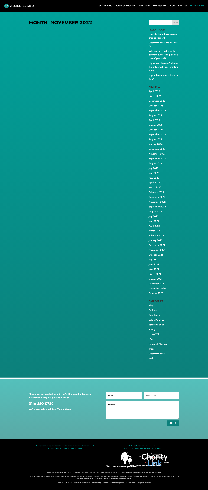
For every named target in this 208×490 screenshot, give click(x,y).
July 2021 (153, 259)
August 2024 (155, 139)
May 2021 (154, 269)
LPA (151, 339)
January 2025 (155, 125)
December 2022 (157, 197)
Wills (98, 107)
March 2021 (155, 274)
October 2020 (156, 293)
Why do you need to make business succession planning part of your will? (163, 54)
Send (173, 423)
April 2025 (154, 120)
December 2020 (157, 283)
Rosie (36, 107)
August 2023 (155, 163)
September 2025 (157, 110)
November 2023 (157, 153)
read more (35, 123)
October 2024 (156, 129)
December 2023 (157, 149)
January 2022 (155, 240)
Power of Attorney (125, 6)
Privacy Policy (96, 482)
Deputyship (144, 6)
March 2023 (155, 187)
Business (153, 310)
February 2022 (156, 235)
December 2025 (157, 100)
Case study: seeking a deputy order (56, 104)
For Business (159, 6)
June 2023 (154, 173)
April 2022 (154, 226)
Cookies (106, 482)
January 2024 (155, 144)
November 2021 (157, 250)
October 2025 (156, 105)
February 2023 (156, 192)
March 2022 (155, 230)
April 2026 (154, 91)
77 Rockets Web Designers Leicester (138, 482)
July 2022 (153, 216)
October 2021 (156, 254)
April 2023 (154, 182)
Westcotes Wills (88, 107)
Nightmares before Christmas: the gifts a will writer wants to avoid (164, 67)
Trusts (151, 348)
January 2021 (155, 278)
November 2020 (157, 288)
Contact (182, 6)
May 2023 (154, 177)
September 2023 (157, 158)
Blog (172, 6)
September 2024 (157, 134)
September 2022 (157, 206)
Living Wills (154, 334)
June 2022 (154, 221)
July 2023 (153, 168)
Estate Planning (156, 319)
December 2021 (157, 245)
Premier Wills (197, 6)
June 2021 (154, 264)
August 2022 (155, 211)
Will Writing (105, 6)
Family (152, 329)
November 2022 (157, 201)
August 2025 (155, 115)
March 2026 (155, 96)
